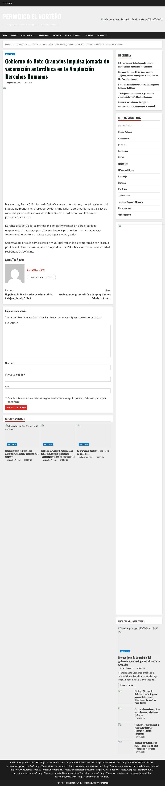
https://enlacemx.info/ (140, 773)
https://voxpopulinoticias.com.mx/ (137, 769)
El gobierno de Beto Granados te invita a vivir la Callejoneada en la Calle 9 (28, 294)
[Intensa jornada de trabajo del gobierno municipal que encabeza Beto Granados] (22, 435)
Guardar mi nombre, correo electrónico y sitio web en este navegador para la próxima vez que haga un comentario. (57, 400)
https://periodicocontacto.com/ (79, 769)
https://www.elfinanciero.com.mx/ (51, 766)
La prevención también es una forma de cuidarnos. (93, 452)
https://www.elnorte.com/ (52, 762)
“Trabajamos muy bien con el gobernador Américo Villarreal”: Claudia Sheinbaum (125, 730)
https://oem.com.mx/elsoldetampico (55, 773)
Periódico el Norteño (32, 16)
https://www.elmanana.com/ (117, 766)
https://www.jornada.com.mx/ (80, 762)
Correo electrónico (15, 374)
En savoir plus (127, 685)
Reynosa (122, 182)
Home (5, 35)
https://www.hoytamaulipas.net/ (25, 769)
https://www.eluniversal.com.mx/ (138, 762)
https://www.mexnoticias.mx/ (114, 773)
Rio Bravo (122, 189)
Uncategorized (124, 208)
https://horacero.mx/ (53, 769)
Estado (14, 35)
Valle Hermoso (124, 214)
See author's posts (41, 277)
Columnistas (102, 35)
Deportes (88, 35)
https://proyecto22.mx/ (66, 776)
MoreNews (89, 782)
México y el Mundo (73, 35)
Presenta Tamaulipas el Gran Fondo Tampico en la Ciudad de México (125, 714)
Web (7, 386)
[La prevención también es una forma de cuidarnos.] (94, 435)
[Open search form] (161, 35)
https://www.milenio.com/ (108, 762)
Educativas (44, 35)
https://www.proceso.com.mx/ (24, 762)
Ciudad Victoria (125, 132)
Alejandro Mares (13, 82)
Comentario (11, 322)
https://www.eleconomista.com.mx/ (85, 766)
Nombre (10, 363)
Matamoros (10, 54)
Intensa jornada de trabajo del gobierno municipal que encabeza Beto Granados (22, 453)
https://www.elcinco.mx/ (107, 769)
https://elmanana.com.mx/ (145, 766)
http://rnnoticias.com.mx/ (87, 773)
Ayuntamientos (27, 35)
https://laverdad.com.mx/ (25, 773)
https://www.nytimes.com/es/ (20, 766)
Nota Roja (57, 35)
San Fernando (124, 195)
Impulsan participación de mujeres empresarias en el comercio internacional (125, 747)
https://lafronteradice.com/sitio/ (93, 776)
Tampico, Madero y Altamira (130, 202)
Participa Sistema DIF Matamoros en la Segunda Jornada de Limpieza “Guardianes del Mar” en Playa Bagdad (58, 453)
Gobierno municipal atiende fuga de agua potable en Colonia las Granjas (85, 294)
